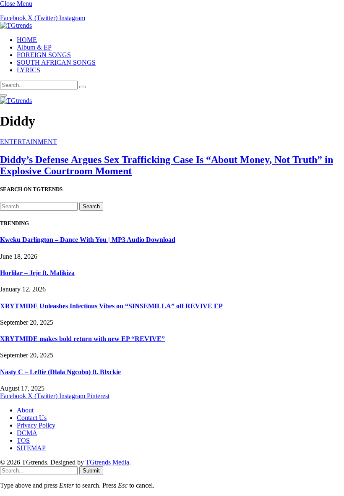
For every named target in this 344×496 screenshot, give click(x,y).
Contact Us (32, 417)
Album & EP (34, 47)
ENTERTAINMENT (28, 141)
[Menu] (3, 95)
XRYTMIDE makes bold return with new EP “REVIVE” (82, 338)
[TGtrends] (16, 25)
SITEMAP (31, 447)
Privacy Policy (36, 425)
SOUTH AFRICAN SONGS (56, 62)
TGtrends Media (107, 462)
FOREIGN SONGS (44, 54)
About (25, 410)
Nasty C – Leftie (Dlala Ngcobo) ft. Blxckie (60, 371)
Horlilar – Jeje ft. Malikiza (37, 272)
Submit (91, 470)
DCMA (27, 432)
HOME (27, 39)
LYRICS (28, 69)
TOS (23, 440)
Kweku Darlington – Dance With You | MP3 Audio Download (87, 239)
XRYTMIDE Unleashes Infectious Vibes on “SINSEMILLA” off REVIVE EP (111, 306)
